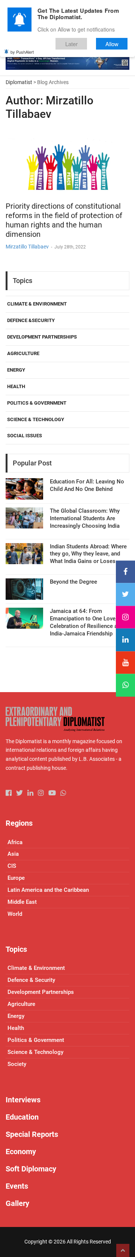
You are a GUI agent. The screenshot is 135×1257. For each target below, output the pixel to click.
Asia (13, 854)
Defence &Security (31, 320)
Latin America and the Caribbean (48, 890)
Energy (16, 370)
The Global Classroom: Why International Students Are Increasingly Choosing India (85, 518)
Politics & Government (36, 403)
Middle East (22, 902)
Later (71, 44)
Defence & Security (31, 980)
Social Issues (24, 435)
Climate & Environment (37, 304)
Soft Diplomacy (31, 1168)
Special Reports (32, 1134)
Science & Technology (35, 419)
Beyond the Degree (73, 581)
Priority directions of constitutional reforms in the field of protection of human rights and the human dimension (64, 220)
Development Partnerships (42, 337)
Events (17, 1186)
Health (16, 386)
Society (17, 1064)
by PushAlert (22, 52)
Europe (16, 878)
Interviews (23, 1099)
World (15, 914)
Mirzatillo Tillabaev (27, 247)
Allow (111, 44)
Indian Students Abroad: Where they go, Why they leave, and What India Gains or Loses (88, 554)
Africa (15, 842)
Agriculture (23, 353)
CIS (12, 866)
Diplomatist (19, 82)
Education (22, 1117)
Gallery (17, 1203)
